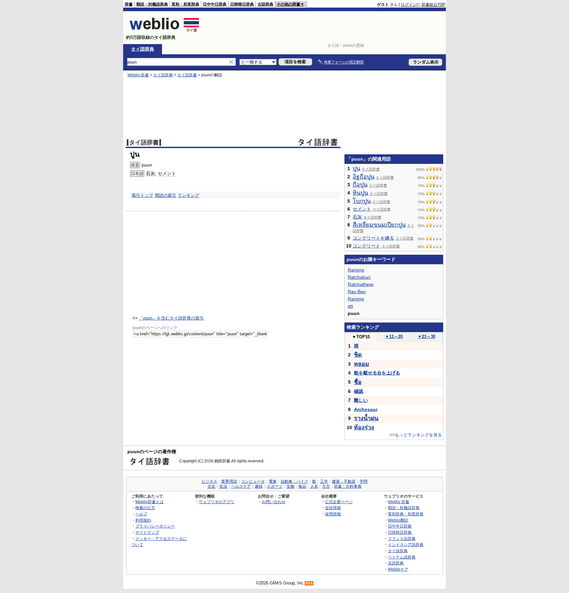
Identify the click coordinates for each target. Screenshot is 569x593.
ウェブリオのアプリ (216, 502)
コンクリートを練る (373, 238)
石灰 (150, 173)
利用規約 (143, 520)
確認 (358, 391)
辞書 (129, 4)
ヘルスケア (241, 486)
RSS (309, 583)
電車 (273, 481)
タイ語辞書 (187, 75)
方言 (326, 486)
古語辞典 (265, 4)
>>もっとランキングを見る (416, 434)
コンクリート (366, 245)
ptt (350, 306)
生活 (223, 486)
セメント (167, 173)
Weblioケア (398, 569)
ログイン (409, 4)
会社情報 (333, 507)
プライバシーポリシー (155, 526)
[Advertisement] (325, 27)
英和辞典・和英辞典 (405, 514)
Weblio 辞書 (138, 75)
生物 (290, 486)
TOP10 (361, 336)
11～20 (394, 336)
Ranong (356, 269)
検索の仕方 (145, 507)
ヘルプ (141, 514)
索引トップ (142, 195)
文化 (211, 486)
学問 (363, 481)
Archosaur (365, 409)
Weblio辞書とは (149, 502)
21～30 (426, 336)
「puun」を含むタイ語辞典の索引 (171, 318)
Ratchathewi (360, 284)
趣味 (259, 486)
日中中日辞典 (215, 4)
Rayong (356, 298)
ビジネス (209, 481)
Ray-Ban (357, 291)
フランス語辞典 (402, 538)
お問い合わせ (273, 502)
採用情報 (333, 514)
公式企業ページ (339, 502)
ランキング (188, 195)
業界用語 (229, 481)
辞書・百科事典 (348, 486)
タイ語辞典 (142, 49)
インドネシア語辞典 (405, 544)
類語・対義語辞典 (152, 4)
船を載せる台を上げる (377, 372)
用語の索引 (165, 195)
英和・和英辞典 (185, 4)
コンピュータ (253, 481)
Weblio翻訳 (398, 520)
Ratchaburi (359, 277)
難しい (361, 400)
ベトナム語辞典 (402, 557)
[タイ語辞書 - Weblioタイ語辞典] (164, 31)
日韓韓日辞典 (242, 4)
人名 (314, 486)
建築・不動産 (344, 481)
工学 (324, 481)
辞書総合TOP (433, 4)
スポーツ (275, 486)
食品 (302, 486)
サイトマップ (147, 532)
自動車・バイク (294, 481)
